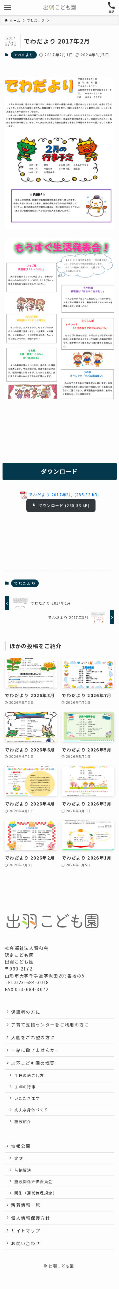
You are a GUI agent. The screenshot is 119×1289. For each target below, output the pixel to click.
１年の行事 (25, 1086)
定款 (18, 1158)
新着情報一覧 (25, 1205)
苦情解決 (22, 1170)
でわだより (24, 54)
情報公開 (20, 1146)
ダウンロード (51, 505)
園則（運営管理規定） (35, 1193)
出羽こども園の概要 (33, 1063)
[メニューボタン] (7, 7)
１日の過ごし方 (29, 1075)
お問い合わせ (25, 1243)
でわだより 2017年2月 (51, 494)
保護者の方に (25, 1012)
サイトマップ (25, 1230)
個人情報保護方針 (30, 1218)
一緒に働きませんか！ (35, 1050)
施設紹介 (22, 1121)
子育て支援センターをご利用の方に (50, 1024)
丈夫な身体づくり (31, 1109)
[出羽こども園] (59, 7)
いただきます (27, 1098)
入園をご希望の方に (33, 1037)
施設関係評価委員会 (33, 1181)
